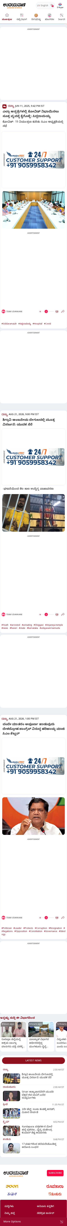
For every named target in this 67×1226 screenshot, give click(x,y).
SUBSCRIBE (55, 1173)
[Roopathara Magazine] (55, 1186)
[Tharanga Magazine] (12, 1186)
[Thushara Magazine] (12, 1194)
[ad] (35, 159)
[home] (14, 5)
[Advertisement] (33, 65)
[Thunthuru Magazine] (55, 1194)
